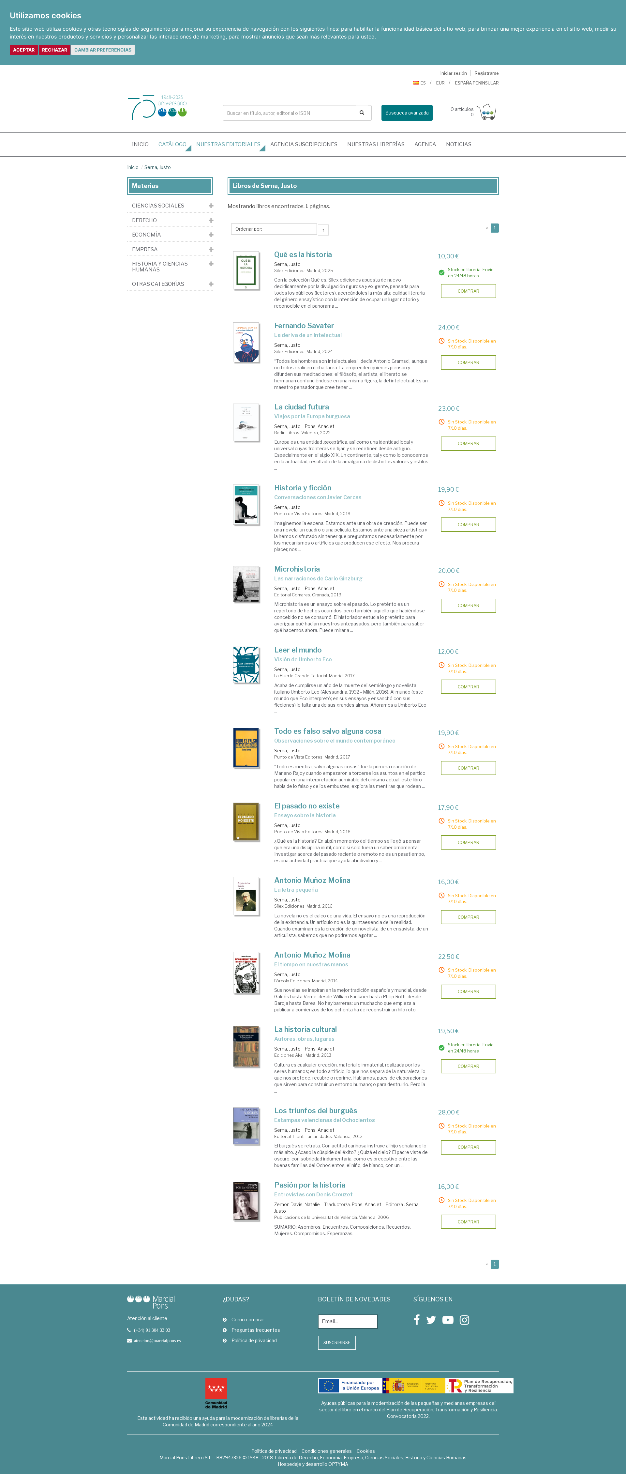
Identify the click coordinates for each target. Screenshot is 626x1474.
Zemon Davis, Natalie (297, 1204)
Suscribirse (336, 1342)
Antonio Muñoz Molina (312, 880)
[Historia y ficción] (246, 504)
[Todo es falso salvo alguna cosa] (246, 748)
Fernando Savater (304, 325)
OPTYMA (338, 1464)
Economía (146, 235)
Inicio (143, 144)
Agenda (425, 144)
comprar (468, 291)
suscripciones (303, 144)
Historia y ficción (302, 488)
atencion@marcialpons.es (157, 1340)
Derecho (144, 220)
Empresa (145, 250)
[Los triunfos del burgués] (246, 1125)
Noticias (458, 144)
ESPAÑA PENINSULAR (477, 82)
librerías (376, 144)
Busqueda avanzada (407, 112)
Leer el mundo (298, 650)
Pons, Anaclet (320, 426)
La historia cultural (305, 1029)
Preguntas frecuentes (255, 1330)
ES (423, 82)
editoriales (228, 144)
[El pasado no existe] (246, 822)
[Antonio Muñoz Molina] (246, 896)
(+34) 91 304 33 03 (152, 1330)
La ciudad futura (301, 407)
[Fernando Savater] (246, 342)
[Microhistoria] (246, 584)
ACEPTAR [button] (24, 50)
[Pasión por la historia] (246, 1201)
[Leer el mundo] (246, 665)
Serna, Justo (157, 167)
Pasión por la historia (309, 1185)
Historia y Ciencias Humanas (160, 266)
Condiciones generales (327, 1451)
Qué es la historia (303, 254)
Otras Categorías (158, 284)
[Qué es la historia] (246, 270)
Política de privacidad (254, 1340)
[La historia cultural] (246, 1046)
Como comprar (247, 1319)
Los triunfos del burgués (315, 1110)
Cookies (366, 1451)
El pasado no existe (307, 806)
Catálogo (172, 144)
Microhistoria (297, 569)
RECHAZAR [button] (54, 50)
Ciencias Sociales (158, 206)
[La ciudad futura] (246, 422)
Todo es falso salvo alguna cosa (327, 731)
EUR (440, 82)
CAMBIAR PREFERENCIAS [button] (102, 50)
